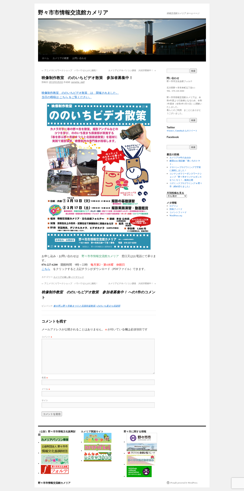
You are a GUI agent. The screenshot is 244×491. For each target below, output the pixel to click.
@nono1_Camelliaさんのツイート (182, 130)
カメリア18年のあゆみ (180, 157)
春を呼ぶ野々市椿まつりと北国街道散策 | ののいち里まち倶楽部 (86, 305)
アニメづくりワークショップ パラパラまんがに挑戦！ (70, 70)
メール (46, 388)
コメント (47, 336)
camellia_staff (77, 81)
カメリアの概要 (61, 58)
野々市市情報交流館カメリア (73, 12)
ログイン (174, 205)
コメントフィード (178, 212)
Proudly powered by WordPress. (184, 482)
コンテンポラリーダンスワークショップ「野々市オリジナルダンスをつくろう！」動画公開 (186, 176)
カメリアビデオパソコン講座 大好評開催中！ (132, 70)
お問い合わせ (79, 58)
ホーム (45, 58)
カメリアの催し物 (62, 276)
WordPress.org (176, 215)
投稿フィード (176, 209)
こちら (46, 269)
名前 (45, 377)
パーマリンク (77, 276)
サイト (45, 400)
